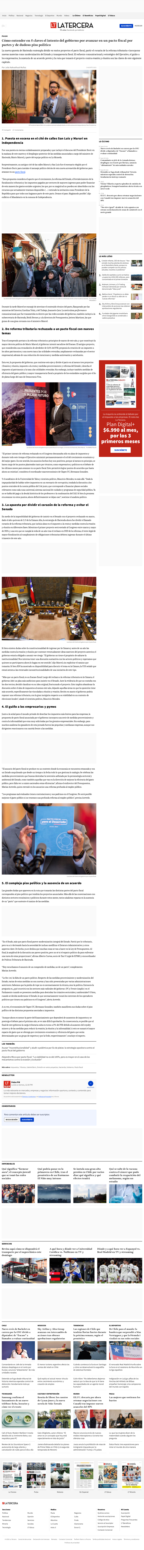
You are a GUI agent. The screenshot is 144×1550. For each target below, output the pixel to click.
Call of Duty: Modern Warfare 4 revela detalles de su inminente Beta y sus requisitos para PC (17, 1436)
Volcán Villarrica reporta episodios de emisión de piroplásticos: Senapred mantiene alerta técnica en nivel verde (121, 186)
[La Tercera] (12, 1489)
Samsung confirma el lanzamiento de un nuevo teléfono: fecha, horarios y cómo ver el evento (15, 1402)
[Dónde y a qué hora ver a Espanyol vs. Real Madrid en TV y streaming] (119, 1270)
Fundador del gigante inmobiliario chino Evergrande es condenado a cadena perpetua (115, 315)
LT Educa (111, 15)
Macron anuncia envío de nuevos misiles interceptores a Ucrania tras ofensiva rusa (88, 1436)
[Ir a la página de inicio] (72, 25)
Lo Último (76, 15)
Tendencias (78, 1325)
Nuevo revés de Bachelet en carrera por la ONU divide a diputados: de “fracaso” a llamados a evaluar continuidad (119, 151)
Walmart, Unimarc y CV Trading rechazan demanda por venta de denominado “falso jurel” (114, 286)
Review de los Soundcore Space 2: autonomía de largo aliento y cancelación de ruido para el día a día (17, 1447)
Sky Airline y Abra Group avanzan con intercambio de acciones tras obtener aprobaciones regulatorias (116, 306)
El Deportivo (49, 15)
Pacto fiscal (78, 1067)
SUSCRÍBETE (120, 450)
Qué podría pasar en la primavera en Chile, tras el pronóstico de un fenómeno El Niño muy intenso (53, 1174)
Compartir (7, 130)
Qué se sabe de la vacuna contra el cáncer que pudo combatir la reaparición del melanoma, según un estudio (124, 1175)
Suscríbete (28, 1119)
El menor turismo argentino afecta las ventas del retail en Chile (53, 1365)
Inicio (4, 15)
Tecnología (39, 15)
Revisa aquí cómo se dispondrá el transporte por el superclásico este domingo (21, 1252)
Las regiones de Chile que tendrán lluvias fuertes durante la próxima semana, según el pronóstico (89, 1334)
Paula (111, 1394)
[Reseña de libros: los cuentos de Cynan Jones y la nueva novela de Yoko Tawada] (54, 1419)
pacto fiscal (20, 172)
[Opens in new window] (60, 1489)
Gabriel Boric (31, 1067)
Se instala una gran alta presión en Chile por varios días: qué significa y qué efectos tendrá (88, 1174)
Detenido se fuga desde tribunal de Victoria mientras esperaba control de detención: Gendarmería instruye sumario (118, 174)
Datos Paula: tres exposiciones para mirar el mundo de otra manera (124, 1445)
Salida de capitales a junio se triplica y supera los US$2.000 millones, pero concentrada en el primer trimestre (115, 277)
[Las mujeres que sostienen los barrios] (125, 1419)
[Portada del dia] (120, 407)
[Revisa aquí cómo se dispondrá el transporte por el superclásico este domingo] (24, 1270)
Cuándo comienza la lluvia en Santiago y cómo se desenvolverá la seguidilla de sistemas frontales (89, 1367)
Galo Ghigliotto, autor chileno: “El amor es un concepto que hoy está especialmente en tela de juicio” (52, 1436)
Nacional (20, 15)
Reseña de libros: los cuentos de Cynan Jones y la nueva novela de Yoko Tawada (53, 1400)
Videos (66, 15)
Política (11, 15)
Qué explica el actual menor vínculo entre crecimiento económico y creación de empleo (53, 1381)
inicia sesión (12, 1119)
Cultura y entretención (48, 1394)
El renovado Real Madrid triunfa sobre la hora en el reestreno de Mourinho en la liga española (125, 1367)
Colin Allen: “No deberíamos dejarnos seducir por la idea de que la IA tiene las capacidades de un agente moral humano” (89, 1382)
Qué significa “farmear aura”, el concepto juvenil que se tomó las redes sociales (16, 1174)
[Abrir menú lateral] (4, 26)
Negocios (28, 15)
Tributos (23, 1067)
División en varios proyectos (47, 1067)
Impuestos (15, 1067)
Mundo (59, 15)
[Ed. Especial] (84, 1489)
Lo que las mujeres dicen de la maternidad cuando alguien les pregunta (122, 1436)
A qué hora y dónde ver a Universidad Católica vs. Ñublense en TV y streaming (71, 1252)
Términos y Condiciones (29, 1096)
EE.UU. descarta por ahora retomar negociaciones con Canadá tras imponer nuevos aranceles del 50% (121, 198)
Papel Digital (100, 15)
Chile (4, 1325)
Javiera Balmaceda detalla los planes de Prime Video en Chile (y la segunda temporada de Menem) (53, 1447)
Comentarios (19, 130)
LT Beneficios (88, 15)
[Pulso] (36, 1489)
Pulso (5, 36)
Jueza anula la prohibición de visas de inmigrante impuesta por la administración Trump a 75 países (89, 1447)
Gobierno (70, 1067)
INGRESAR (138, 26)
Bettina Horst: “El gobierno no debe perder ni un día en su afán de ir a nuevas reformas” (115, 296)
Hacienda (62, 1067)
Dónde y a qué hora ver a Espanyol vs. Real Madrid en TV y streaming (118, 1251)
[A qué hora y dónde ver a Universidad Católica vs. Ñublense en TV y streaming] (72, 1270)
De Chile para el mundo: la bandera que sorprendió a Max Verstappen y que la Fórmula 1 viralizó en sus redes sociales (125, 1334)
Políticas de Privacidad (44, 1096)
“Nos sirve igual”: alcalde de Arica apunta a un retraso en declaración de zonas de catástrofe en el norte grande (121, 210)
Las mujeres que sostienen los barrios (124, 1399)
